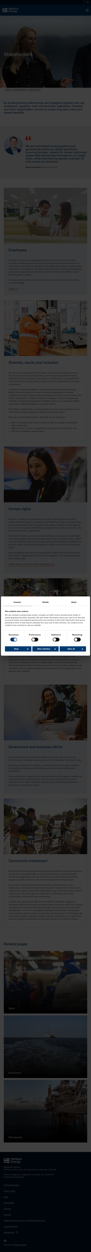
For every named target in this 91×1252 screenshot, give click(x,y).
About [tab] (73, 602)
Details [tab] (45, 602)
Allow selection (43, 649)
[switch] (35, 639)
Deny (16, 649)
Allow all (71, 649)
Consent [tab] (17, 602)
